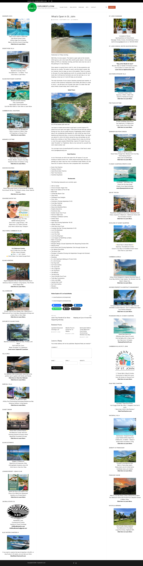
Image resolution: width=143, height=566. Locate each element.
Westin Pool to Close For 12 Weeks (70, 329)
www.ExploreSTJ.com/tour (71, 148)
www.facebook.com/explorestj (62, 297)
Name (53, 360)
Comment (54, 347)
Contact (112, 7)
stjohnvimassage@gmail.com (119, 42)
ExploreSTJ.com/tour (22, 349)
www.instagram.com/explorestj (62, 301)
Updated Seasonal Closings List (57, 328)
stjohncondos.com (129, 69)
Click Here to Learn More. (124, 159)
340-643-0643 (134, 42)
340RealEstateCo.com (18, 526)
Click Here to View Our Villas (18, 467)
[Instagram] (52, 1)
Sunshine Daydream (56, 175)
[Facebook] (49, 1)
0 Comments (75, 19)
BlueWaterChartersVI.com (18, 556)
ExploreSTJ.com (46, 6)
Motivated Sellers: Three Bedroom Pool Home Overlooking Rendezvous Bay (85, 331)
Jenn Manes (55, 19)
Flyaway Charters (56, 169)
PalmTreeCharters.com (125, 411)
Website (82, 360)
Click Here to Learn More (125, 98)
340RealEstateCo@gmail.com (18, 528)
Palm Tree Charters (56, 173)
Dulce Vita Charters (56, 167)
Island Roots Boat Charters (59, 171)
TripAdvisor (24, 347)
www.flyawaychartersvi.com (124, 188)
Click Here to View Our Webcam (18, 378)
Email (68, 360)
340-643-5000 (11, 106)
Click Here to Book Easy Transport (18, 226)
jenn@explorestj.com (61, 150)
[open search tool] (106, 7)
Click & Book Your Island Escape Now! (19, 256)
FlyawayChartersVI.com (125, 342)
